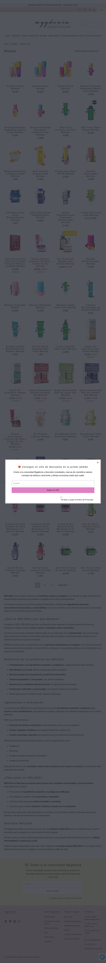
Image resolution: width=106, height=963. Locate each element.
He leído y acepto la (77, 500)
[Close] (98, 462)
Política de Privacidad (85, 500)
